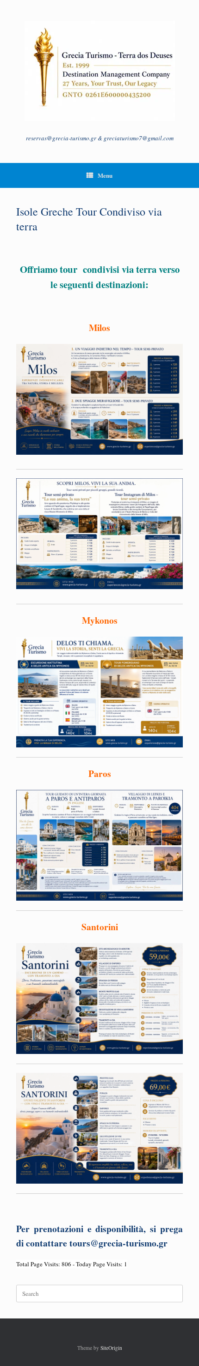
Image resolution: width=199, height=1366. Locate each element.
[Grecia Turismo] (99, 71)
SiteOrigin (111, 1347)
